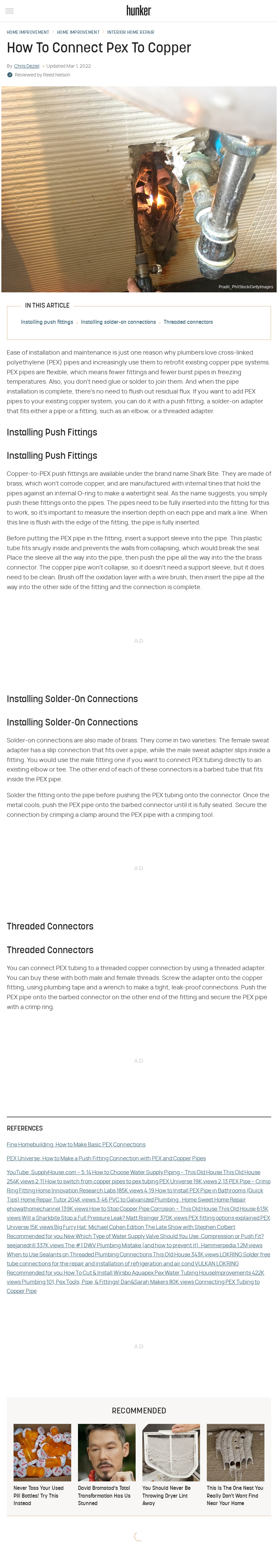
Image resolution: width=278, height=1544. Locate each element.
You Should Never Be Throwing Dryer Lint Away (166, 1496)
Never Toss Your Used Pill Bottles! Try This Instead (39, 1496)
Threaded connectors (188, 322)
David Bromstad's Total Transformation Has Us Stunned (104, 1496)
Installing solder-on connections (118, 322)
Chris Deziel (26, 66)
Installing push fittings (47, 322)
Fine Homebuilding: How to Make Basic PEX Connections (76, 1144)
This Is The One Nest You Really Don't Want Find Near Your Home (235, 1496)
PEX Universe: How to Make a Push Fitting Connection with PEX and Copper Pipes (106, 1158)
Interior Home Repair (130, 32)
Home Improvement (28, 32)
